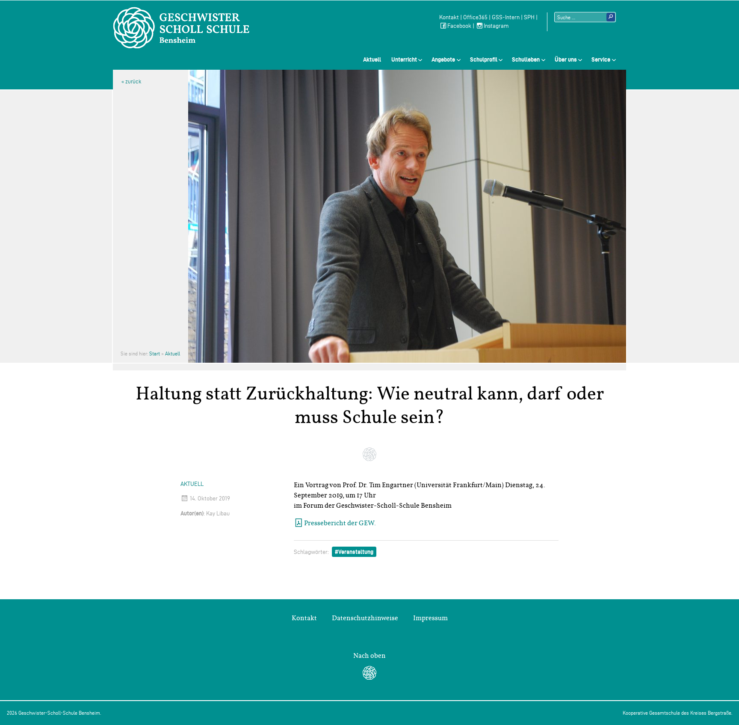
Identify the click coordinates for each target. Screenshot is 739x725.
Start (154, 353)
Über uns (566, 59)
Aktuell (372, 59)
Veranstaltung (355, 551)
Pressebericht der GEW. (340, 523)
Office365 (475, 17)
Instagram (496, 26)
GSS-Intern (506, 17)
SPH (529, 17)
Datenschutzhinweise (365, 618)
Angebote (443, 59)
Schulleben (526, 59)
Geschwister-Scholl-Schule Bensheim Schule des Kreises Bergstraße (181, 27)
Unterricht (404, 59)
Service (600, 59)
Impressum (430, 618)
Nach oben (369, 655)
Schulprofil (483, 59)
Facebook (459, 26)
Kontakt (449, 17)
